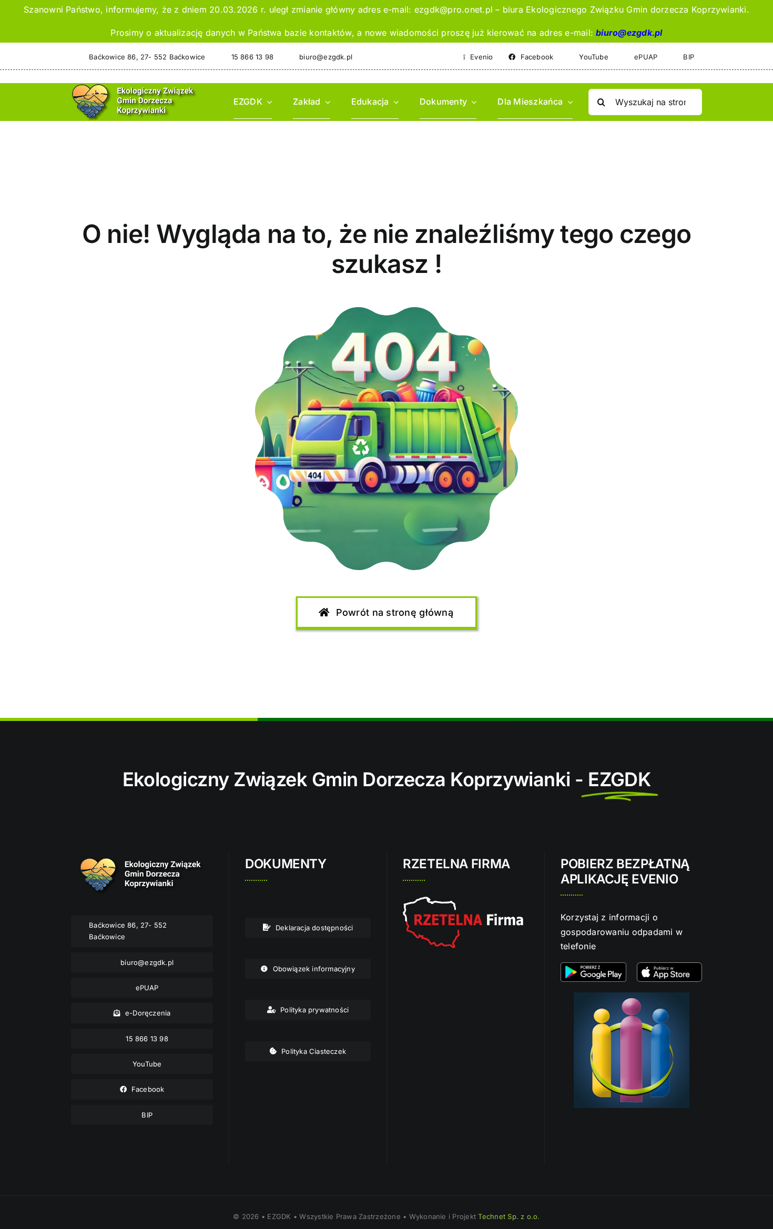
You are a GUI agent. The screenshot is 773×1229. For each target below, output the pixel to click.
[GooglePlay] (593, 966)
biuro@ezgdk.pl (629, 32)
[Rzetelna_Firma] (463, 901)
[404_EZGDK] (386, 311)
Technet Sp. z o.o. (509, 1216)
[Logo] (134, 87)
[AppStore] (670, 966)
